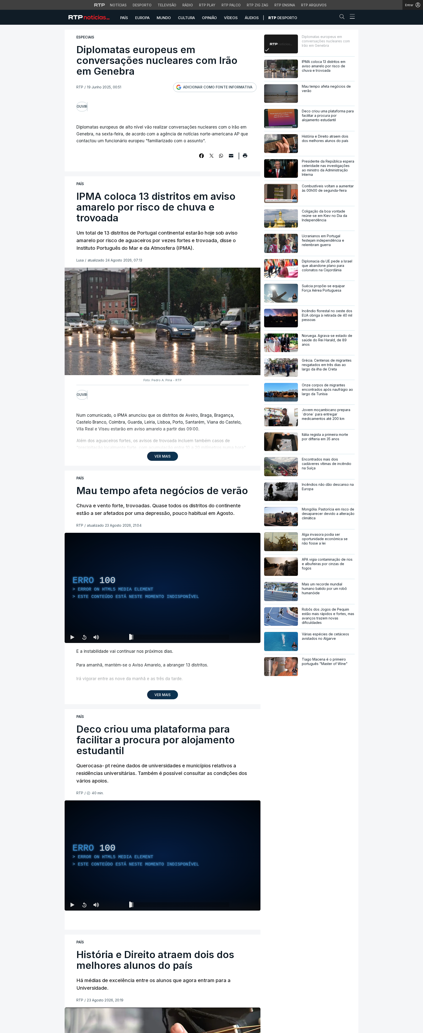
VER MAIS (162, 456)
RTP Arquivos (314, 5)
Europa (142, 17)
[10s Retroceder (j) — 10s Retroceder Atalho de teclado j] (84, 637)
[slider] (180, 638)
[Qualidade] (241, 637)
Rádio (187, 5)
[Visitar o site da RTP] (99, 5)
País (124, 17)
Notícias (118, 5)
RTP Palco (231, 5)
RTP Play (207, 5)
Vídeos (231, 17)
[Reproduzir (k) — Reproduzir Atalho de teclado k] (72, 637)
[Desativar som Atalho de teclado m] (96, 637)
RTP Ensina (284, 5)
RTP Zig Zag (257, 5)
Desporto (142, 5)
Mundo (164, 17)
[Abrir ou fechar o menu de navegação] (351, 17)
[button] (343, 17)
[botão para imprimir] (245, 157)
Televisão (167, 5)
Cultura (186, 17)
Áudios (252, 17)
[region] (162, 588)
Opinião (209, 17)
